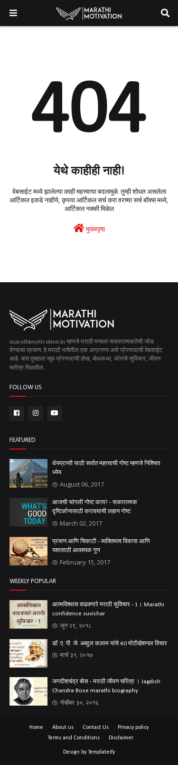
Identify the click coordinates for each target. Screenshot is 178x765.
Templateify (101, 752)
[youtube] (54, 413)
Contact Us (96, 727)
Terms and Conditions (73, 738)
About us (63, 727)
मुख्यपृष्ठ (94, 229)
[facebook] (16, 413)
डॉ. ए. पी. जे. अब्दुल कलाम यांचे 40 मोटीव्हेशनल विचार (109, 644)
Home (36, 727)
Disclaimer (121, 738)
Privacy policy (133, 727)
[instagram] (35, 413)
